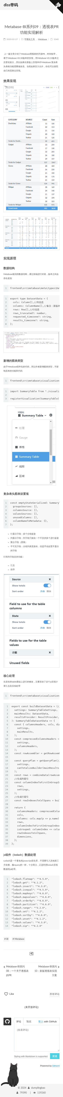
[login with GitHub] (7, 1022)
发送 (54, 1056)
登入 (40, 1021)
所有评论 (54, 994)
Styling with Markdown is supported (31, 1056)
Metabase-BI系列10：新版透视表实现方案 (45, 971)
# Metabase (18, 939)
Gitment (55, 1066)
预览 (28, 1021)
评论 (18, 1021)
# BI (6, 939)
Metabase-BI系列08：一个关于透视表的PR (17, 971)
